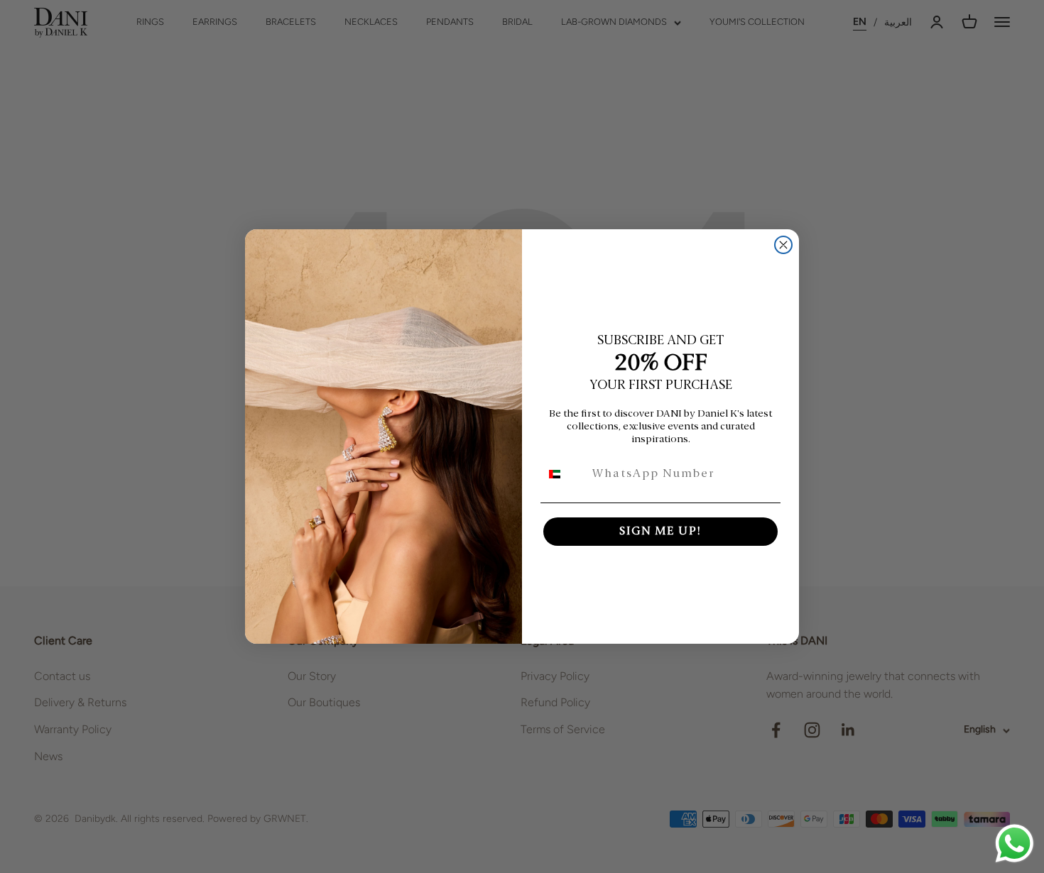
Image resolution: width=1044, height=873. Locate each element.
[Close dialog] (783, 244)
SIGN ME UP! (660, 531)
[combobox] (563, 474)
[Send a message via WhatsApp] (1014, 843)
